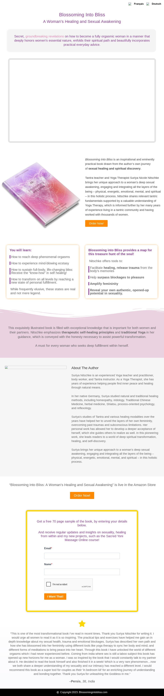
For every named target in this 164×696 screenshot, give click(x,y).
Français (139, 3)
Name (47, 564)
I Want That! (55, 596)
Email (47, 548)
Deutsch (156, 3)
